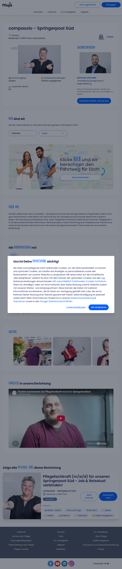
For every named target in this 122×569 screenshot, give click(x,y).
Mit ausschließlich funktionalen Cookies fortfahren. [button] (79, 281)
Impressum (19, 301)
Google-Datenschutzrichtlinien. (56, 301)
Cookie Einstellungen (76, 307)
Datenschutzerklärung (82, 297)
